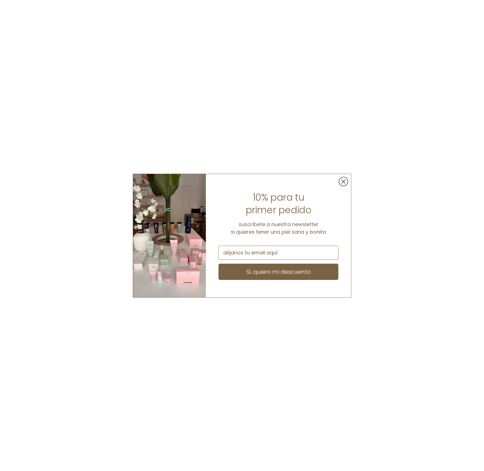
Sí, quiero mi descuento (278, 272)
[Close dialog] (343, 181)
